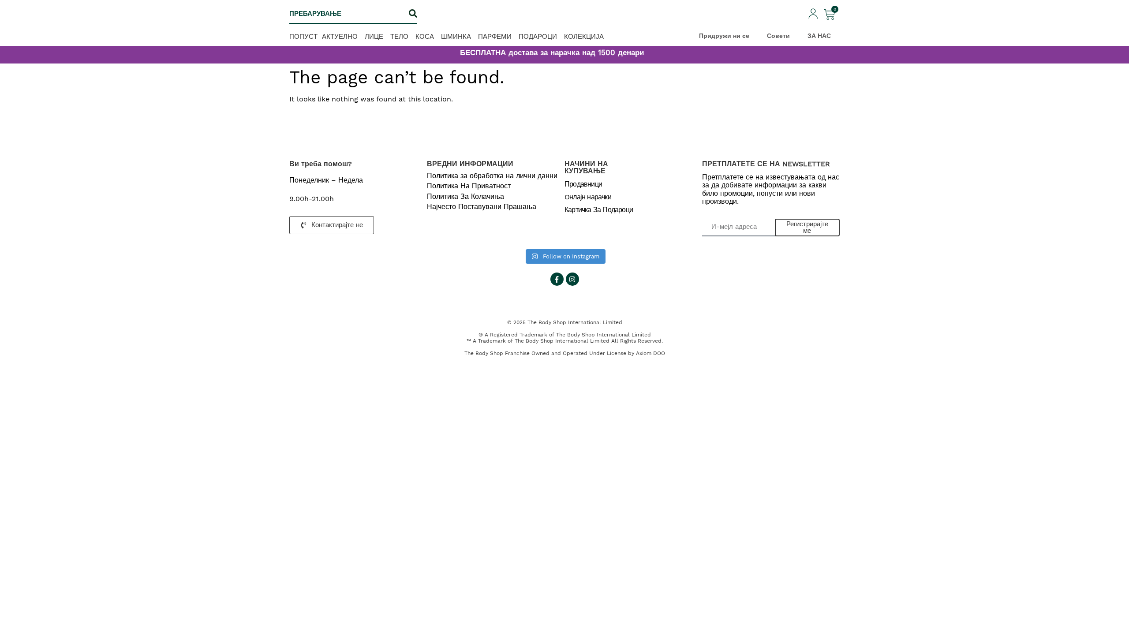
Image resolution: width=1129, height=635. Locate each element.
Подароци (538, 36)
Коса (424, 36)
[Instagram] (572, 279)
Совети (778, 35)
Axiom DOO (650, 353)
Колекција (584, 36)
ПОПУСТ (303, 36)
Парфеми (495, 36)
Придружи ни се (724, 35)
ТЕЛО (399, 36)
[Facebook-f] (557, 279)
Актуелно (340, 36)
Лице (374, 36)
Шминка (456, 36)
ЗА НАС (819, 35)
